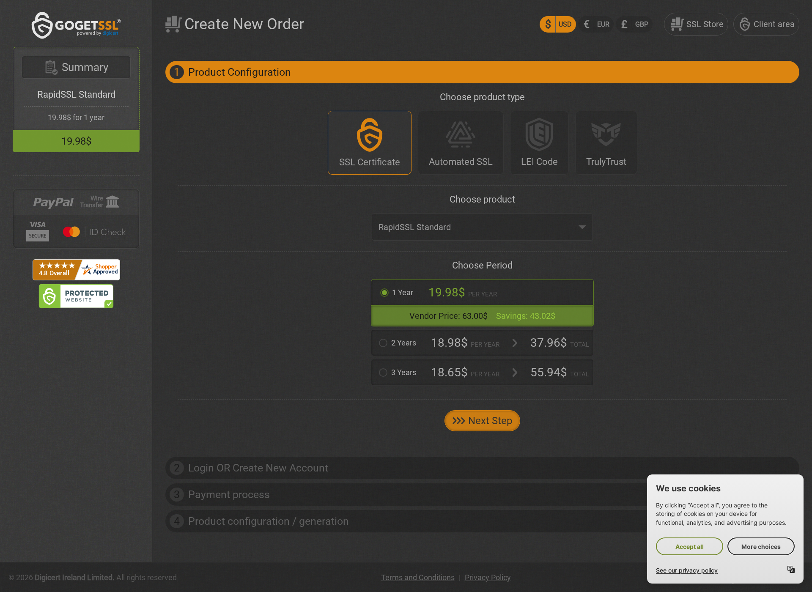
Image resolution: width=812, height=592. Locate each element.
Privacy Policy (488, 577)
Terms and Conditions (418, 577)
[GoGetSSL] (76, 37)
